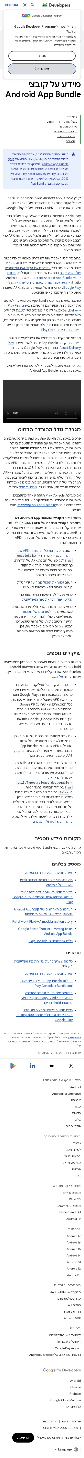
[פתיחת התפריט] (76, 5)
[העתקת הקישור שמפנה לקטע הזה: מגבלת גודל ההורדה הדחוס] (14, 430)
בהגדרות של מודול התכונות (53, 822)
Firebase (75, 1394)
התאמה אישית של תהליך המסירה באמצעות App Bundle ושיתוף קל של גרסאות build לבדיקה (47, 998)
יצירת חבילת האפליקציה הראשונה (49, 873)
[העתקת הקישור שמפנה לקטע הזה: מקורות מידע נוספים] (30, 839)
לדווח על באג (62, 677)
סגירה (42, 56)
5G (79, 1176)
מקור (77, 1106)
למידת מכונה (73, 1150)
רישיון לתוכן (74, 1037)
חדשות (76, 1113)
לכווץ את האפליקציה (49, 582)
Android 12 (74, 1268)
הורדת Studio (72, 1311)
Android (75, 1087)
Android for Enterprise (66, 1093)
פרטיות (76, 1169)
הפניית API (74, 1305)
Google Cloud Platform (65, 1400)
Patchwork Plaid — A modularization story (42, 922)
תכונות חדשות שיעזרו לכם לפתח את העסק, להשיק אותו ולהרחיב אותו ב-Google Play (42, 897)
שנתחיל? (42, 69)
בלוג (78, 1120)
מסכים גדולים (72, 1193)
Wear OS (75, 1199)
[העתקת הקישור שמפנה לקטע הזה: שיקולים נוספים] (42, 653)
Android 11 (74, 1275)
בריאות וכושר (72, 1156)
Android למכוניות (70, 1212)
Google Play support (68, 1348)
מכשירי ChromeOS (68, 1206)
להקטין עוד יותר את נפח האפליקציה (47, 600)
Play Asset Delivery (34, 174)
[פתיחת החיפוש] (32, 4)
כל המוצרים (73, 1407)
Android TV (73, 1219)
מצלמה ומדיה (72, 1163)
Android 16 (73, 1242)
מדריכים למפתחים (69, 1298)
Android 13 (74, 1262)
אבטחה (76, 1100)
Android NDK (72, 1318)
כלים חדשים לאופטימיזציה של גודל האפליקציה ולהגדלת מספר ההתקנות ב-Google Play (44, 1015)
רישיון (65, 1421)
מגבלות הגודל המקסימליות (37, 505)
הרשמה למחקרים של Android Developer (55, 1355)
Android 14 (73, 1255)
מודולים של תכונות (36, 612)
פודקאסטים (73, 1126)
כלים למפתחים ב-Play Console (51, 941)
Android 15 (74, 1249)
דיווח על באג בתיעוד (68, 1342)
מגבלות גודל (28, 487)
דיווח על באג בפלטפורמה (65, 1335)
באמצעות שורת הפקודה (50, 283)
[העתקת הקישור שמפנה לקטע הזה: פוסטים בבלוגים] (48, 864)
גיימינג (77, 1143)
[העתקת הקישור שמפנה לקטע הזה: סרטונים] (62, 953)
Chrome (75, 1387)
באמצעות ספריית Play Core (61, 330)
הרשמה (23, 1438)
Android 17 (74, 1236)
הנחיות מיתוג (49, 1421)
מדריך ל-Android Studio (65, 1292)
